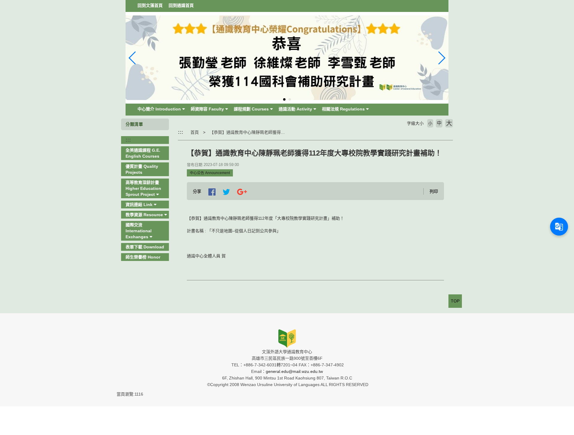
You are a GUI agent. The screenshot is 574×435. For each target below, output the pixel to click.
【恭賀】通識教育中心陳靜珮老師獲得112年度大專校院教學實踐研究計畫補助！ (284, 132)
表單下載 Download (145, 247)
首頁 (194, 132)
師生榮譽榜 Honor (143, 257)
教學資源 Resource (144, 214)
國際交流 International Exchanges (139, 230)
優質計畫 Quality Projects (142, 169)
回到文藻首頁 (150, 5)
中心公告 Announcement (210, 173)
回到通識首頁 (181, 5)
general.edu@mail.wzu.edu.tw (294, 371)
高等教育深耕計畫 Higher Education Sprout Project (143, 188)
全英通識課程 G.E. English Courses (143, 153)
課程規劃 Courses (251, 109)
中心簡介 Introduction (159, 109)
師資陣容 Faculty (207, 109)
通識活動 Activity (295, 109)
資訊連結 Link (139, 204)
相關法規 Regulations (343, 109)
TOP (455, 301)
